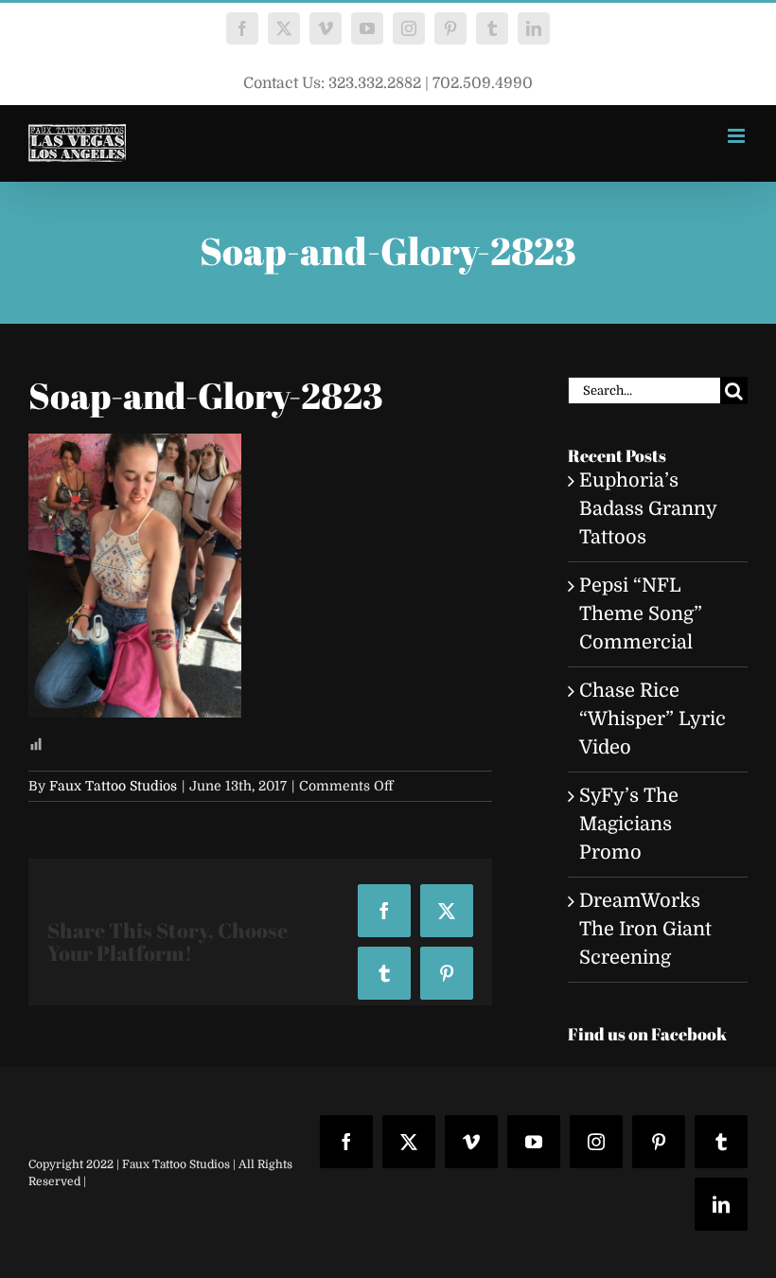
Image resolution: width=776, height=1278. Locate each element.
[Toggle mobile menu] (738, 136)
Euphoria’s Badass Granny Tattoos (647, 509)
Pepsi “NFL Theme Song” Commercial (640, 614)
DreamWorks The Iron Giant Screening (645, 929)
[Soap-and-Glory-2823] (134, 447)
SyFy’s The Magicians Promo (629, 824)
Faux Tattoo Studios (113, 785)
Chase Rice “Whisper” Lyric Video (652, 719)
